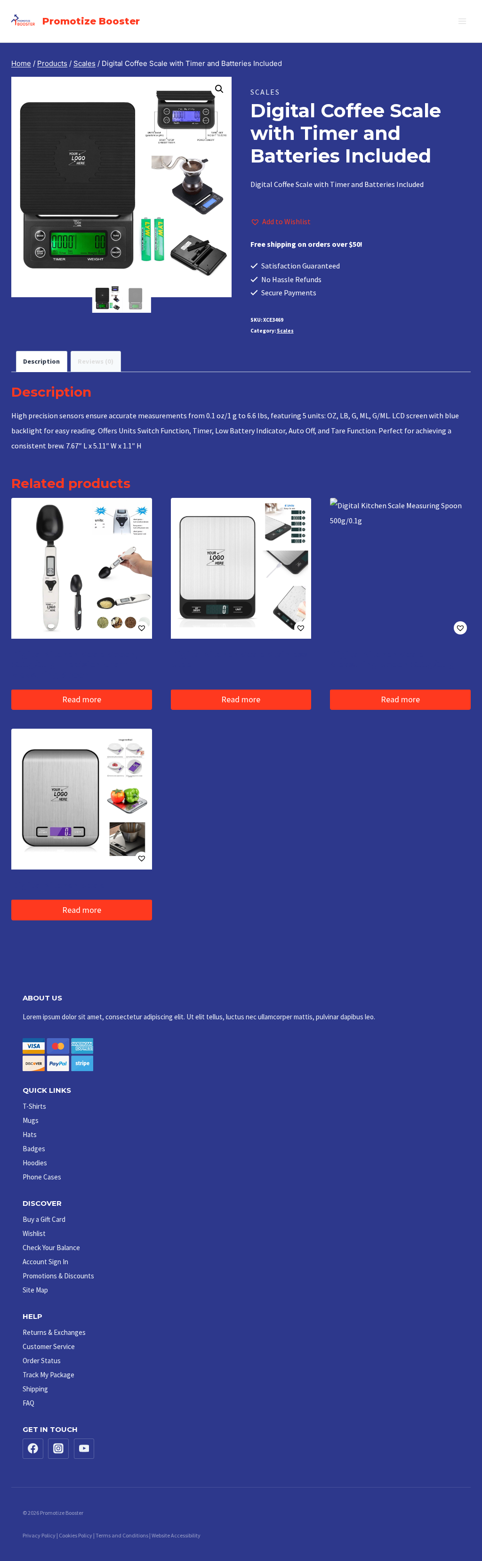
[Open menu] (462, 21)
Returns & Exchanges (54, 1332)
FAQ (28, 1402)
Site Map (35, 1289)
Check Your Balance (51, 1247)
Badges (34, 1148)
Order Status (42, 1360)
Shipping (35, 1388)
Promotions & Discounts (58, 1275)
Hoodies (35, 1162)
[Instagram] (58, 1449)
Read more (81, 699)
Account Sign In (45, 1261)
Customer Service (49, 1346)
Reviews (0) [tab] (95, 361)
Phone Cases (42, 1176)
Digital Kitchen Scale (58, 885)
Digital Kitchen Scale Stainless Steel (239, 660)
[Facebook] (33, 1449)
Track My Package (48, 1374)
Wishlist (34, 1233)
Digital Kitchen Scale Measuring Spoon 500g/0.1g (392, 660)
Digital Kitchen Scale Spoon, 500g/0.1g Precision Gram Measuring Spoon (74, 665)
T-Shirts (34, 1106)
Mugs (31, 1120)
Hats (30, 1134)
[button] (219, 89)
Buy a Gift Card (44, 1219)
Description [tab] (41, 361)
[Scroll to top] (454, 1524)
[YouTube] (84, 1449)
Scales (265, 92)
